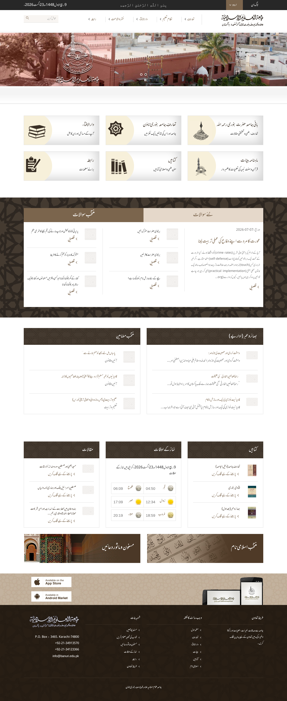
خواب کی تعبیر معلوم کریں (127, 637)
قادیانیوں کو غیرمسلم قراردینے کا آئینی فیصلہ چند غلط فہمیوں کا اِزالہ (89, 376)
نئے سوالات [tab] (203, 215)
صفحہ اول (194, 630)
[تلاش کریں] (27, 18)
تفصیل (253, 288)
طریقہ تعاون (132, 666)
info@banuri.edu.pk (66, 656)
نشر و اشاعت (117, 19)
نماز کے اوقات (130, 652)
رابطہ (93, 19)
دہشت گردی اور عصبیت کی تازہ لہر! (224, 353)
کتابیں (195, 659)
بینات (195, 652)
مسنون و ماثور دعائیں (129, 644)
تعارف (190, 19)
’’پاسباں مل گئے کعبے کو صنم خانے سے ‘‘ (99, 353)
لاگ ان (254, 5)
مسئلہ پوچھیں (131, 630)
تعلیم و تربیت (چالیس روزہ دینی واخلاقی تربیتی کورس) (94, 400)
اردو (234, 5)
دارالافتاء (143, 19)
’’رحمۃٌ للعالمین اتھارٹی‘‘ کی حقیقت (225, 376)
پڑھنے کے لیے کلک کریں (224, 474)
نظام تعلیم (167, 19)
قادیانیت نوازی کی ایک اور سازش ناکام (222, 400)
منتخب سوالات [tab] (84, 215)
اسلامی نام (194, 666)
